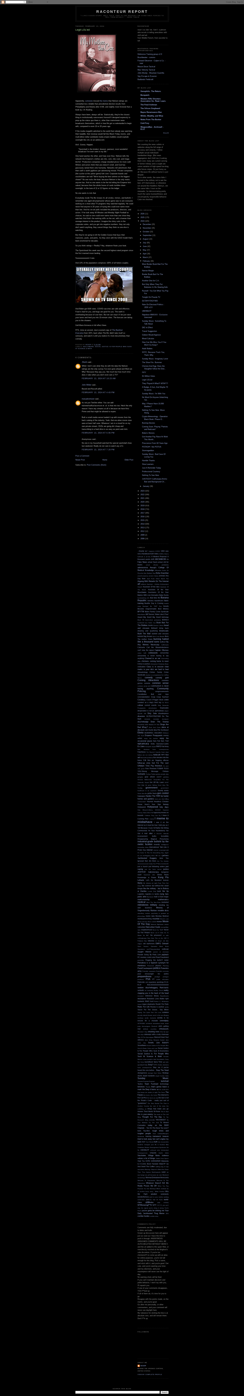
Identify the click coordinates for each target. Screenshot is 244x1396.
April (145, 254)
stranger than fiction (155, 1073)
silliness (141, 1040)
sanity (167, 1007)
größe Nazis (152, 793)
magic (166, 897)
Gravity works (163, 790)
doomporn (165, 719)
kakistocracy (153, 872)
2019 (142, 505)
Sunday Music (153, 1078)
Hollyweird (88, 346)
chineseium (154, 664)
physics (158, 965)
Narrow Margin (148, 271)
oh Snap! (158, 941)
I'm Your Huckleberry (156, 831)
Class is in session (155, 667)
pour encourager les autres (153, 974)
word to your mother (156, 1197)
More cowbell (152, 921)
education (158, 733)
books (150, 625)
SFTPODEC (141, 1023)
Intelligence (165, 844)
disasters (141, 716)
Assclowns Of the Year (158, 592)
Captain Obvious (162, 650)
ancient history (153, 576)
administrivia (143, 567)
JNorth (84, 362)
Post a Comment (82, 456)
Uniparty (153, 1153)
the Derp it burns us (150, 1089)
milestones (143, 905)
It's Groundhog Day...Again (159, 853)
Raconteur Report (122, 11)
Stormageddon (148, 450)
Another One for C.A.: (151, 281)
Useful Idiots (164, 1153)
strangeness (142, 1073)
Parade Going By (145, 954)
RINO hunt (149, 1001)
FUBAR (160, 768)
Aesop (143, 1365)
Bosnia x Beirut (158, 625)
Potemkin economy (162, 971)
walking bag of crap (162, 1166)
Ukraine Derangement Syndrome (155, 1147)
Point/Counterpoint (145, 968)
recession (141, 996)
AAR (152, 559)
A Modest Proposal (159, 556)
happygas (141, 796)
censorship (164, 653)
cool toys (163, 694)
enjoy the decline (151, 738)
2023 (142, 491)
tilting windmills (150, 1120)
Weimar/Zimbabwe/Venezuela (157, 1177)
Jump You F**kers (155, 864)
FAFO (158, 746)
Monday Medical (162, 916)
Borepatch (144, 95)
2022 (142, 494)
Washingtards (156, 1172)
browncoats (164, 631)
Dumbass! (165, 730)
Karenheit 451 (149, 875)
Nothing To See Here (150, 475)
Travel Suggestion (149, 331)
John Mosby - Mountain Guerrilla (151, 73)
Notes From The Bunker (150, 119)
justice (166, 869)
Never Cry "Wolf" (158, 930)
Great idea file (142, 793)
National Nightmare (157, 924)
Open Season (143, 946)
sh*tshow (149, 1023)
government (151, 787)
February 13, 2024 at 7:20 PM (98, 450)
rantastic (141, 990)
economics (148, 733)
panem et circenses (161, 952)
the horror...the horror (150, 1095)
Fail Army (165, 746)
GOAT (167, 782)
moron (159, 921)
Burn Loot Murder (159, 636)
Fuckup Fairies (150, 774)
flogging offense (162, 760)
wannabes (141, 1169)
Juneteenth (165, 864)
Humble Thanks (148, 460)
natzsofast (141, 927)
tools (139, 1131)
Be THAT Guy (156, 606)
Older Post (129, 460)
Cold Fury (144, 123)
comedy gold (162, 678)
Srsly (145, 1065)
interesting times (143, 847)
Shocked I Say (142, 1032)
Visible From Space (162, 1158)
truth (155, 1142)
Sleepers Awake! (159, 1040)
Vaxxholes (142, 1155)
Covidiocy (142, 700)
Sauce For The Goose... (148, 1010)
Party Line (156, 954)
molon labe (150, 916)
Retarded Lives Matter (156, 999)
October (146, 232)
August (146, 239)
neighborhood (146, 930)
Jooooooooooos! (143, 864)
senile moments (150, 1018)
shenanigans (146, 1026)
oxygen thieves (144, 952)
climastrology (143, 672)
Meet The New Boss (153, 902)
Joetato (166, 861)
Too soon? (165, 1128)
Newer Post (80, 460)
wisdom (154, 1194)
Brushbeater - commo (146, 57)
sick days (141, 1034)
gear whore (150, 777)
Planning (166, 965)
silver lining (148, 1040)
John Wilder (86, 385)
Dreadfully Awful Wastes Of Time (149, 724)
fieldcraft (156, 755)
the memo (104, 101)
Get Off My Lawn (157, 782)
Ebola (140, 732)
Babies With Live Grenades (148, 595)
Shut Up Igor (164, 1032)
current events (150, 705)
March (145, 257)
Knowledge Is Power (147, 877)
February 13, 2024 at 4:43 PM (98, 392)
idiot (150, 833)
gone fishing (152, 785)
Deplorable (164, 708)
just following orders (157, 866)
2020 (142, 502)
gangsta (140, 777)
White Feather (160, 1191)
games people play (162, 774)
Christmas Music (163, 664)
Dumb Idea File (154, 730)
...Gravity (141, 551)
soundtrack (148, 1062)
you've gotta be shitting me (153, 1210)
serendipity (164, 1021)
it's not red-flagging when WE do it (150, 855)
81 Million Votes (148, 376)
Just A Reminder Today (151, 468)
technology (164, 1084)
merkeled (165, 902)
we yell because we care (153, 1175)
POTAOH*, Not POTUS (151, 447)
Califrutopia (165, 645)
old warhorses (149, 943)
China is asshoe (144, 664)
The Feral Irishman (148, 105)
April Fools (150, 578)
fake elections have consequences (153, 749)
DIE (145, 713)
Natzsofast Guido (153, 927)
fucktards (141, 774)
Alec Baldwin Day (149, 573)
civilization (142, 667)
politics (156, 968)
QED (147, 982)
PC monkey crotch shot (146, 957)
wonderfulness (143, 1197)
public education (162, 979)
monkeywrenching (145, 919)
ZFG (167, 1213)
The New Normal (153, 1103)
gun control (163, 793)
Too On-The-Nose (153, 1128)
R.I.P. (139, 985)
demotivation (153, 708)
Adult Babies (147, 348)
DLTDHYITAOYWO (150, 301)
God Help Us (142, 785)
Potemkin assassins (148, 971)
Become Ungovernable (147, 609)
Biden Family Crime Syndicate (157, 612)
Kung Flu (163, 877)
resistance (142, 999)
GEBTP (159, 777)
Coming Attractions (148, 680)
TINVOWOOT (161, 1120)
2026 (142, 214)
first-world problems (146, 757)
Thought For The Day (152, 1117)
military (153, 905)
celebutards (153, 653)
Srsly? (150, 1065)
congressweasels (162, 691)
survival (165, 1081)
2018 (142, 509)
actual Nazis (152, 562)
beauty (166, 606)
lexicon (166, 880)
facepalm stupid (150, 746)
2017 (142, 513)
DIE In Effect (147, 327)
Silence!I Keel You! (161, 1037)
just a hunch (143, 866)
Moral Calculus (148, 338)
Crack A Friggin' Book (154, 700)
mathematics (163, 899)
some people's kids (149, 1059)
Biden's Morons (148, 433)
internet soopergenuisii (161, 850)
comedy (149, 677)
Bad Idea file (155, 598)
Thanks (148, 1087)
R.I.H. (166, 982)
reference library (152, 996)
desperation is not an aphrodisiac (151, 711)
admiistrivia (165, 565)
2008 (142, 539)
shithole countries (150, 1029)
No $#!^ (146, 935)
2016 (142, 517)
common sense (160, 683)
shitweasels (164, 1029)
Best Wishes (163, 609)
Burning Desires (148, 423)
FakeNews (142, 752)
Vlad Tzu (141, 1161)
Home (104, 460)
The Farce (161, 1092)
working (166, 1197)
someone (89, 101)
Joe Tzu (160, 861)
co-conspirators (156, 675)
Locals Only (152, 891)
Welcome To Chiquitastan (146, 1180)
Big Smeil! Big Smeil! (152, 617)
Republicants (164, 996)
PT (153, 979)
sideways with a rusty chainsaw (156, 1034)
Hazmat (150, 801)
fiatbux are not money (145, 755)
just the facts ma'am (153, 869)
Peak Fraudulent (162, 957)
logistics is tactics (152, 894)
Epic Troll (165, 741)
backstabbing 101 (143, 598)
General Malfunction (145, 779)
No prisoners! (156, 935)
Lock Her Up (163, 891)
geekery (166, 777)
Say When (164, 1010)
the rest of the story (157, 1106)
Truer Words (149, 1142)
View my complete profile (150, 1374)
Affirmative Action (160, 570)
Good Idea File (163, 785)
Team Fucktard (151, 1084)
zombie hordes (144, 1216)
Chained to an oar (152, 658)
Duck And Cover (154, 727)
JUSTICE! (142, 872)
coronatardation (144, 697)
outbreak (165, 949)
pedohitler (141, 960)
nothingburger (142, 938)
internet (150, 850)
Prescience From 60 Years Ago (154, 443)
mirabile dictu (163, 910)
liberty (140, 883)
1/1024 (157, 551)
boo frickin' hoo (150, 623)
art (139, 584)
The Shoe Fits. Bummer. (152, 362)
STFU (155, 1065)
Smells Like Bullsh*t (158, 1043)
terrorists (141, 1087)
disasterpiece (163, 713)
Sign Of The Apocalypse (146, 1037)
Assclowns (142, 592)
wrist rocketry (163, 1202)
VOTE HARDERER (153, 1161)
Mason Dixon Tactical (146, 67)
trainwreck (157, 1136)
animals (162, 576)
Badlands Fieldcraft (145, 79)
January (146, 486)
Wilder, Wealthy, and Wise (151, 116)
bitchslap (165, 617)
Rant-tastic (164, 988)
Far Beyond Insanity (154, 752)
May (145, 250)
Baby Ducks (164, 595)
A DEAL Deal (163, 554)
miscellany (141, 913)
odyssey (151, 941)
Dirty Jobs (152, 713)
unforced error (155, 1150)
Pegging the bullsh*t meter (157, 960)
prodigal (157, 976)
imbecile (166, 833)
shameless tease (158, 1023)
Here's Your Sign (153, 804)
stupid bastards (149, 1076)
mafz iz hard (158, 897)
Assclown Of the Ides (151, 587)
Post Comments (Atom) (96, 465)
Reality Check (158, 990)
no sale (166, 935)
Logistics (141, 894)
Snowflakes (142, 1045)
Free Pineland (151, 768)
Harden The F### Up (154, 796)
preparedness (144, 976)
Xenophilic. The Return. (150, 91)
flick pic (151, 760)
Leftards (141, 880)
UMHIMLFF (147, 311)
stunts (140, 1076)
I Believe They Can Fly (152, 815)
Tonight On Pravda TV (151, 297)
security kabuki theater (145, 1015)
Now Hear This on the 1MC (157, 938)
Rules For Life (144, 1007)
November (147, 228)
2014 (142, 524)
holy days (164, 807)
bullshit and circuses (160, 634)
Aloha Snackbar (162, 573)
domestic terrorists (151, 719)
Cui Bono (165, 702)
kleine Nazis (163, 875)
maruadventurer (88, 399)
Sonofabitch (161, 1059)
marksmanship (144, 899)
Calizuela (141, 647)
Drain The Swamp (160, 722)
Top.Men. (146, 1131)
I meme (151, 819)
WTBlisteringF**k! (145, 1205)
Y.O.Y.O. (159, 1205)
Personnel (150, 965)
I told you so (163, 825)
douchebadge (143, 722)
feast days (165, 752)
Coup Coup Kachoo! (160, 697)
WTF (154, 1205)
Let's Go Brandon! (154, 880)
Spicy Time (158, 1062)
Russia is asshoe (157, 1007)
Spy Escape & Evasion (147, 76)
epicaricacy (143, 743)
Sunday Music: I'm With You (153, 394)
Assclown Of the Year (158, 589)
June (145, 246)
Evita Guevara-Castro (160, 744)
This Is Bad (165, 1111)
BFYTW (141, 612)
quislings (160, 982)
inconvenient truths (147, 836)
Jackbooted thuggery (147, 858)
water (164, 1172)
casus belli (142, 653)
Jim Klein (152, 861)
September (147, 235)
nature (166, 924)
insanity (157, 844)
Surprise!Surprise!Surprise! (146, 1081)
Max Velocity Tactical (146, 70)
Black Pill (141, 620)
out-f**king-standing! (153, 949)
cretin (166, 700)
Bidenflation (141, 614)
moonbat (155, 919)
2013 (142, 528)
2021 (142, 498)
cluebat (148, 675)
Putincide (141, 982)
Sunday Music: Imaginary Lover (155, 359)
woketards (165, 1194)
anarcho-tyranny (143, 576)
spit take (166, 1062)
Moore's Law (164, 919)
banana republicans (155, 600)
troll (143, 1142)
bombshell (141, 623)
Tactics (140, 1084)
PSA (148, 979)
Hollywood (152, 807)
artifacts (143, 584)
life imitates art (148, 883)
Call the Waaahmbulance (158, 647)
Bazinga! (145, 606)
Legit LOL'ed (147, 380)
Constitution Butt (146, 694)
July (145, 243)
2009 (142, 535)
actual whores (152, 565)
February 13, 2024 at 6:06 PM (98, 433)
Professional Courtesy (151, 471)
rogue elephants (148, 1004)
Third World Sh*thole (152, 1111)
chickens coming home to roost (155, 661)
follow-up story (144, 763)
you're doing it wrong (156, 1208)
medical (141, 902)
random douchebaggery (148, 988)
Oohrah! (165, 943)
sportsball (141, 1065)
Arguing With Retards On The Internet (153, 581)
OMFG (158, 943)
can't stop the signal (146, 650)
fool (153, 763)
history (166, 804)
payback (165, 954)
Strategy (165, 1073)
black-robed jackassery (153, 620)
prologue (166, 976)
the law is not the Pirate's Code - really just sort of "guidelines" (153, 1100)
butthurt (163, 642)
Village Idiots (154, 1155)
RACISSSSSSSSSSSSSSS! (158, 985)
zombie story (154, 1216)
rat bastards (149, 990)
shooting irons (153, 1032)
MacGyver (150, 897)
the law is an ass (152, 1098)
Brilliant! (154, 628)
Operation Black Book (160, 946)
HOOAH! (158, 810)
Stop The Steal (162, 1070)
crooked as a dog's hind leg (149, 702)
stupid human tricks (162, 1076)
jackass (165, 855)
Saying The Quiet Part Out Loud (149, 1012)
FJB (144, 760)
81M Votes (154, 554)
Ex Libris (141, 746)
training (148, 1136)
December (147, 224)
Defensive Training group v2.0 (150, 54)
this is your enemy (145, 1114)
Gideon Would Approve (151, 335)
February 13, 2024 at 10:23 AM (99, 378)
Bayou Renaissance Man (151, 112)
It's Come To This (144, 853)
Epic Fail (156, 741)
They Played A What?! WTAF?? (155, 383)
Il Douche (158, 833)
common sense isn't (144, 686)
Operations (141, 949)
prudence (141, 979)
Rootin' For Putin (162, 1004)
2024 (142, 221)
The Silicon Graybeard (150, 108)
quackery (152, 982)
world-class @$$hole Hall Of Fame (150, 1199)
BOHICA (165, 620)
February (147, 261)
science (165, 1012)
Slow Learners (148, 464)
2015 (142, 520)
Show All (166, 133)
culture (140, 705)
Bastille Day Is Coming (153, 603)
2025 (142, 217)
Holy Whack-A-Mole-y (145, 810)
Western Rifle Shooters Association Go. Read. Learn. (153, 100)
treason (166, 1136)
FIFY (144, 372)
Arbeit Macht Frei (162, 578)
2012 (142, 531)
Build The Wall (144, 634)
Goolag (140, 788)
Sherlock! (154, 1026)
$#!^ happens (149, 551)
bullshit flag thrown (145, 636)
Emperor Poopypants (154, 735)
